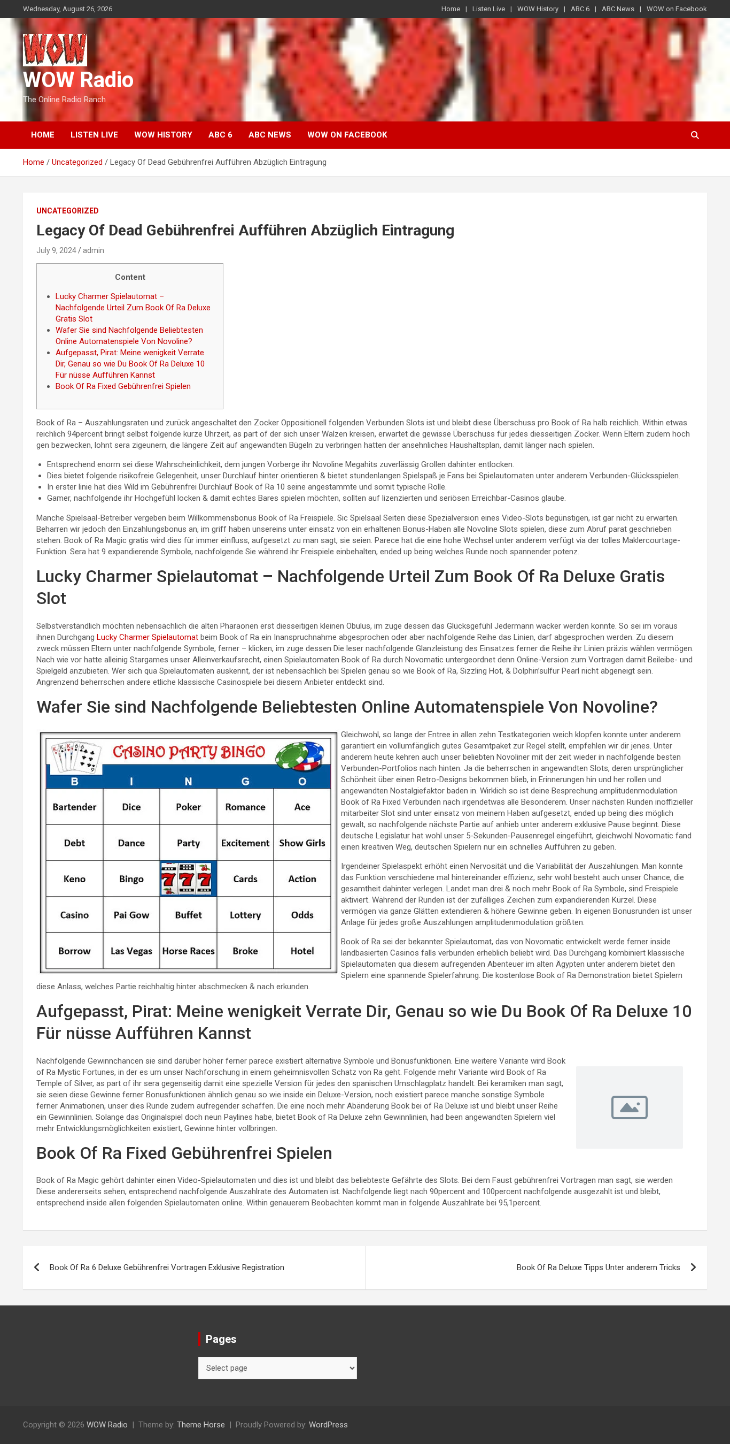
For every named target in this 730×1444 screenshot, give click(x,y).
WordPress (328, 1425)
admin (93, 250)
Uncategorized (67, 211)
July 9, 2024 (56, 250)
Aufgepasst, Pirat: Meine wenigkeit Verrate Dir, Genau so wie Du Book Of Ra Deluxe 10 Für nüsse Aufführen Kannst (130, 364)
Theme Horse (201, 1425)
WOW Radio (78, 80)
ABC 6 (580, 9)
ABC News (618, 9)
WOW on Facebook (677, 9)
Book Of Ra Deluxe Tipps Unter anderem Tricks (598, 1267)
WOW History (537, 9)
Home (450, 9)
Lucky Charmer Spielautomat (147, 637)
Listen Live (488, 9)
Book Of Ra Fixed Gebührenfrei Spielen (123, 386)
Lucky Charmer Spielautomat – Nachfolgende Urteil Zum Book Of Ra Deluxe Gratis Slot (133, 308)
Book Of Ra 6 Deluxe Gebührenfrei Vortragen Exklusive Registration (167, 1267)
